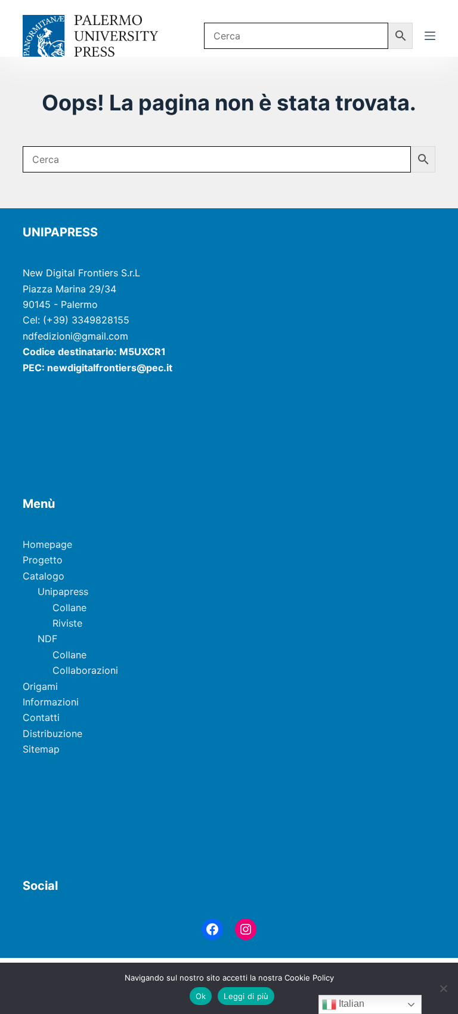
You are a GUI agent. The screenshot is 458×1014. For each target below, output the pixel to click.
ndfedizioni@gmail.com (75, 336)
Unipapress (63, 591)
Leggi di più (246, 996)
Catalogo (43, 576)
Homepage (47, 544)
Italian (350, 1003)
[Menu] (430, 35)
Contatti (41, 717)
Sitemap (41, 749)
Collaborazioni (85, 670)
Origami (40, 686)
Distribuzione (52, 733)
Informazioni (51, 702)
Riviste (67, 623)
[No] (443, 988)
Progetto (43, 560)
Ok (201, 996)
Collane (69, 608)
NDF (47, 639)
